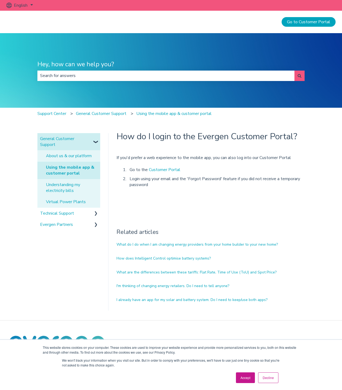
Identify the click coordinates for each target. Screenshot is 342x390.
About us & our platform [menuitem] (69, 156)
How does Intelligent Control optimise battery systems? (163, 258)
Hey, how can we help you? (75, 64)
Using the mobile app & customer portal (174, 114)
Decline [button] (268, 377)
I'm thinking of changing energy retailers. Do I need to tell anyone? (172, 285)
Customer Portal (164, 170)
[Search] (299, 76)
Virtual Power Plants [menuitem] (66, 202)
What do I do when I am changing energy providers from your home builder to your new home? (197, 244)
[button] (96, 139)
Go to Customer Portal (308, 22)
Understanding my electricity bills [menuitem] (63, 188)
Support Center (51, 114)
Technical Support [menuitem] (57, 213)
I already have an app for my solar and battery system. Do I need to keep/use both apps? (191, 299)
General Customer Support (101, 114)
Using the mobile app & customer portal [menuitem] (70, 170)
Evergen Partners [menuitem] (56, 224)
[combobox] (165, 76)
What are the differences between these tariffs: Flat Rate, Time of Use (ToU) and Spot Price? (196, 272)
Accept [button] (245, 377)
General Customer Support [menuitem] (57, 142)
